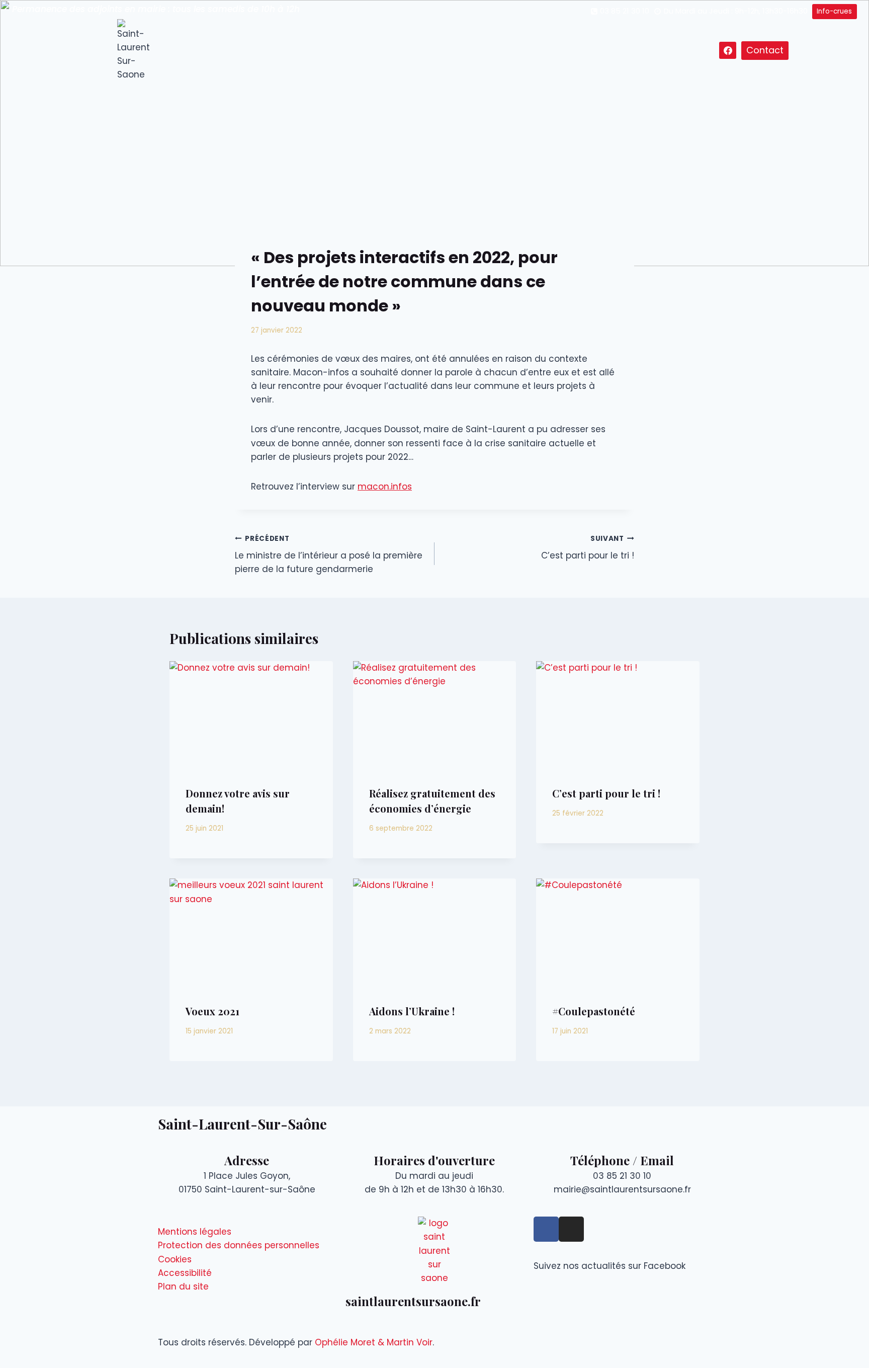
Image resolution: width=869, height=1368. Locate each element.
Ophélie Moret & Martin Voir (373, 1342)
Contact (765, 50)
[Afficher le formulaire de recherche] (710, 50)
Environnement (596, 50)
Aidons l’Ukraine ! (412, 1011)
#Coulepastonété (593, 1011)
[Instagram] (571, 1229)
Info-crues (834, 11)
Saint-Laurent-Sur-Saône (242, 1123)
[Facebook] (727, 50)
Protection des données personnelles (238, 1245)
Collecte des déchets (506, 50)
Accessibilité (185, 1273)
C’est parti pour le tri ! (587, 548)
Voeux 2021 (212, 1011)
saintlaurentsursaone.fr (413, 1301)
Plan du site (183, 1286)
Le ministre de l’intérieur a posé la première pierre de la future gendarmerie (328, 555)
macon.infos (385, 486)
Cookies (175, 1259)
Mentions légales (194, 1232)
